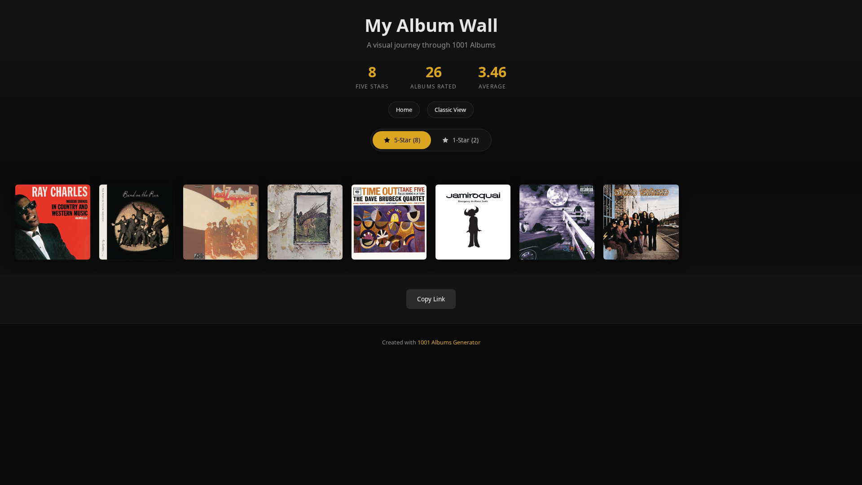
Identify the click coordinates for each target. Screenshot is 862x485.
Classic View (450, 110)
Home (404, 110)
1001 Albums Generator (449, 342)
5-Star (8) (407, 140)
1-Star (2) (466, 140)
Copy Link (431, 299)
